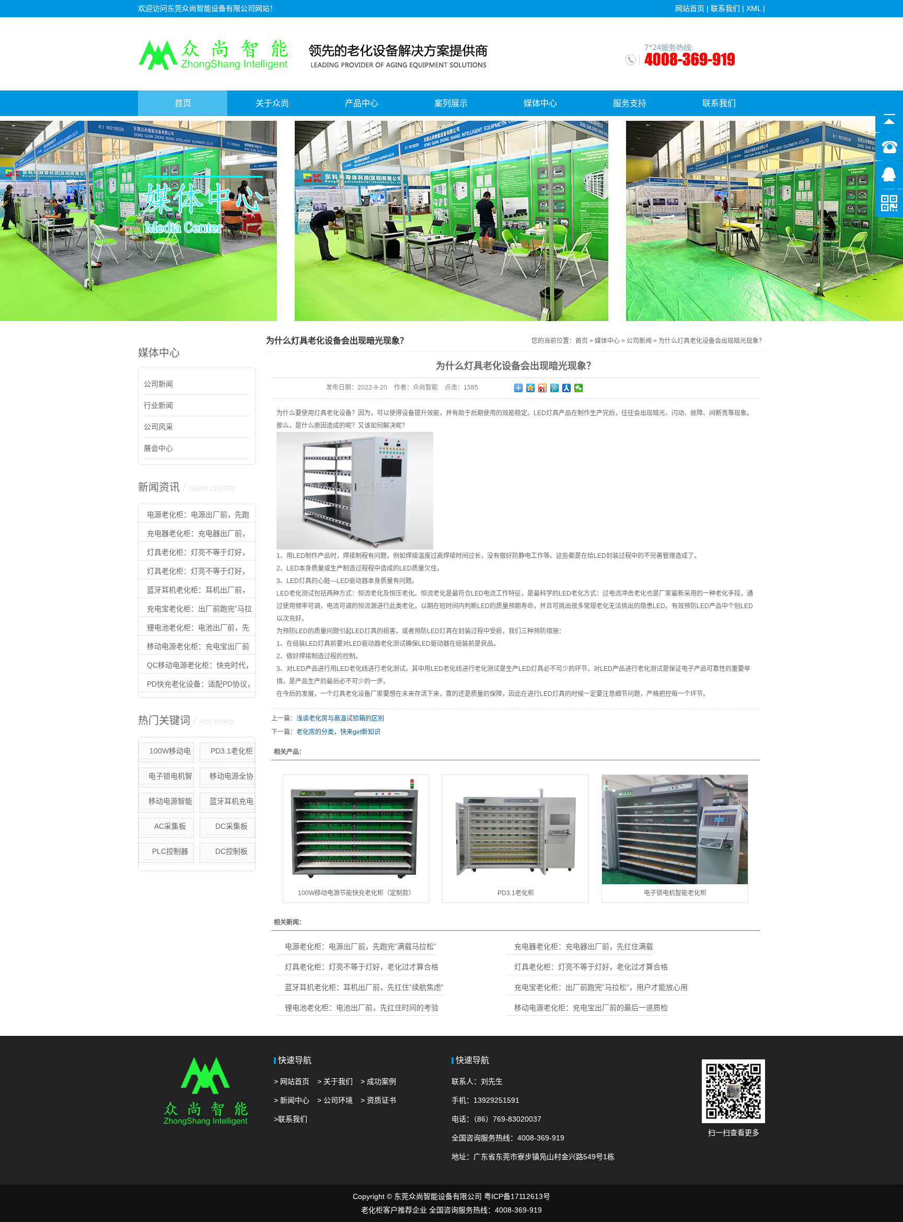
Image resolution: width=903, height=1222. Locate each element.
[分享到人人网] (566, 388)
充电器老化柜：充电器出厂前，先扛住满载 (193, 535)
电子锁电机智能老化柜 (170, 778)
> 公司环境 (335, 1100)
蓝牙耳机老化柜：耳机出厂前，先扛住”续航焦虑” (193, 592)
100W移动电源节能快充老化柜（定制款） (166, 753)
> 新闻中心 (291, 1100)
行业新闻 (158, 405)
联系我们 (725, 8)
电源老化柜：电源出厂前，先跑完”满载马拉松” (193, 516)
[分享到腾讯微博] (554, 388)
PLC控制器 (170, 851)
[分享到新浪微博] (542, 388)
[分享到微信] (578, 388)
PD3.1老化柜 (232, 751)
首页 (183, 103)
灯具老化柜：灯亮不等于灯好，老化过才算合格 (193, 554)
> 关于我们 (335, 1081)
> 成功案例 (378, 1081)
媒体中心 (540, 103)
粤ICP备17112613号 (517, 1196)
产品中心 (361, 103)
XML (753, 8)
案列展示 (451, 103)
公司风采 (158, 426)
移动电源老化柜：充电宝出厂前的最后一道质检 (193, 648)
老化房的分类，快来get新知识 (338, 732)
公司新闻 (158, 384)
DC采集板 (231, 826)
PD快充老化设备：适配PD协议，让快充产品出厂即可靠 (196, 686)
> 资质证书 (378, 1100)
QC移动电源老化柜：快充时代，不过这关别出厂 (195, 667)
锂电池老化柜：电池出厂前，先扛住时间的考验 (193, 629)
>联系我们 (290, 1119)
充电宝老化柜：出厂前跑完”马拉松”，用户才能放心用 (195, 610)
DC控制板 (231, 851)
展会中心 (158, 448)
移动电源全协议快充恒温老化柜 (227, 778)
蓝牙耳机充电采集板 (231, 803)
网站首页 (689, 8)
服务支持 (629, 103)
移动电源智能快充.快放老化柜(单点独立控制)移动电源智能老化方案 (166, 803)
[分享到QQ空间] (530, 388)
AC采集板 (170, 826)
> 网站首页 (291, 1081)
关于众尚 (272, 103)
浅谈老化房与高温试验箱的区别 (340, 718)
